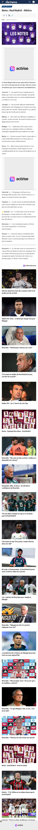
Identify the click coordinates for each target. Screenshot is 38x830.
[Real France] (12, 2)
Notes (9, 6)
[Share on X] (9, 15)
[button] (3, 2)
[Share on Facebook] (6, 15)
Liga (4, 6)
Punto (3, 19)
